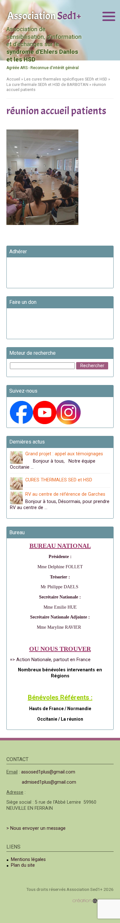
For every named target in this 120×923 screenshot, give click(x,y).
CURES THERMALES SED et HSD (58, 480)
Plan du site (23, 865)
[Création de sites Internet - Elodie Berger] (93, 901)
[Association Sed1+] (44, 15)
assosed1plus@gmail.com (48, 772)
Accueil (13, 79)
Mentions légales (28, 859)
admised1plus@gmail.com (49, 782)
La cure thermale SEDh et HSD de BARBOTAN (47, 84)
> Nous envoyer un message (36, 828)
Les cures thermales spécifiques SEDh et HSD (65, 79)
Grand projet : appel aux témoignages (64, 454)
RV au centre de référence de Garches (65, 494)
